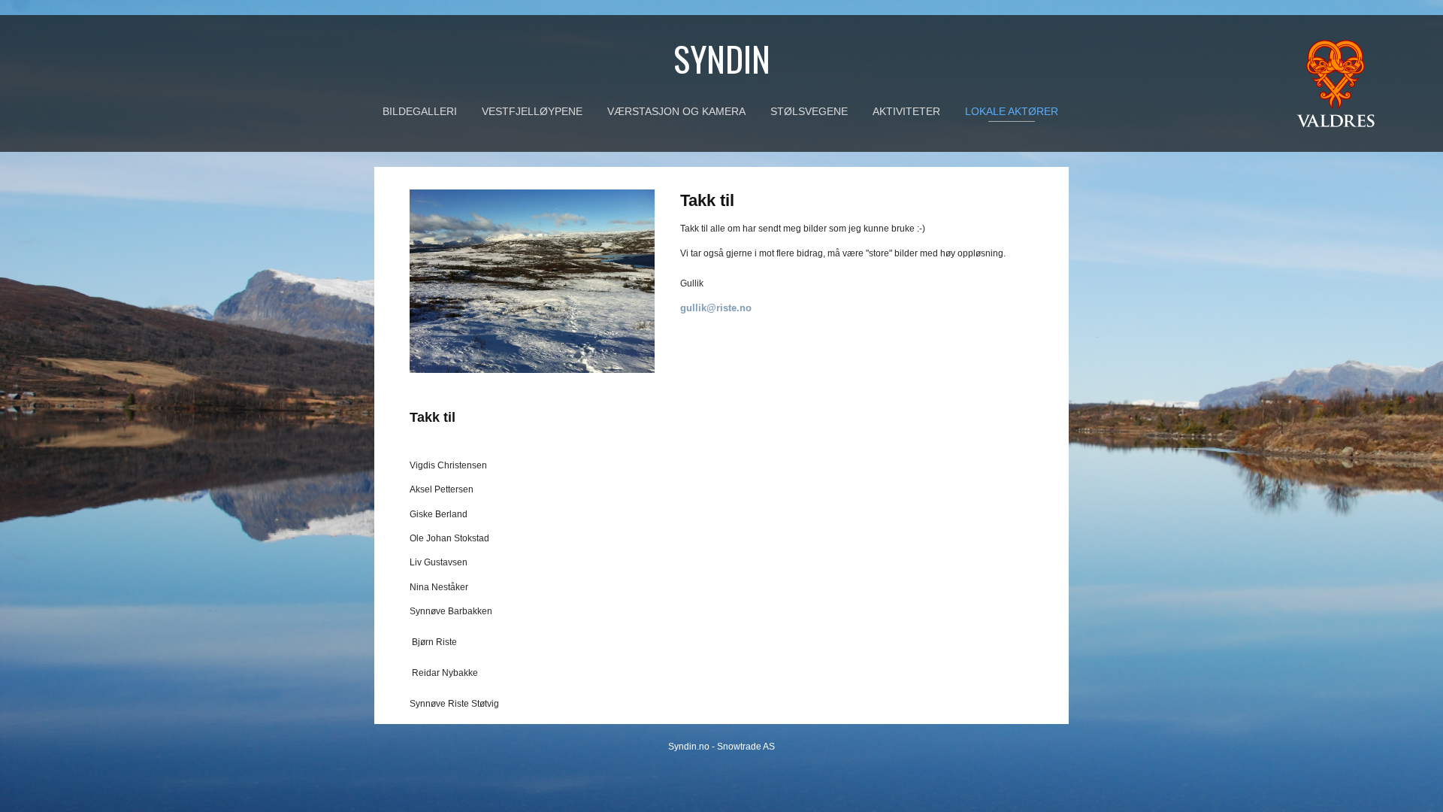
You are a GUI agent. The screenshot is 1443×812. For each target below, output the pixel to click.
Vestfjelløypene (532, 111)
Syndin (721, 57)
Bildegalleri (420, 111)
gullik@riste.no (716, 308)
